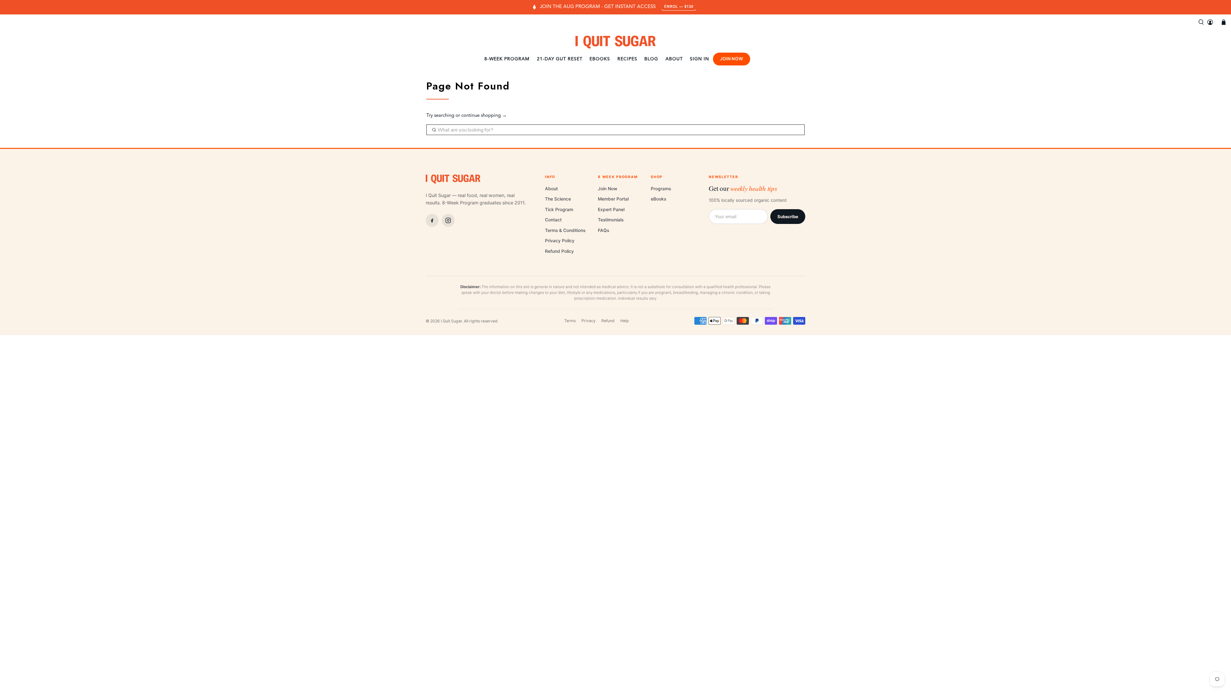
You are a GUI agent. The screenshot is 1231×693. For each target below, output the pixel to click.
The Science (558, 198)
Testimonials (611, 219)
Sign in (699, 59)
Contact (553, 219)
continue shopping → (484, 115)
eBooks (600, 59)
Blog (651, 59)
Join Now (731, 58)
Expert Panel (611, 209)
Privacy (589, 320)
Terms (570, 320)
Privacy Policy (559, 240)
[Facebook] (432, 220)
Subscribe (787, 216)
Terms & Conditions (565, 230)
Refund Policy (559, 251)
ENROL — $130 (678, 7)
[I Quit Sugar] (615, 42)
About (674, 59)
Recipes (627, 59)
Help (624, 320)
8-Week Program (507, 59)
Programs (661, 188)
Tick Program (559, 209)
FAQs (603, 230)
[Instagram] (448, 220)
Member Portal (613, 198)
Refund (608, 320)
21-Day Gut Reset (559, 59)
